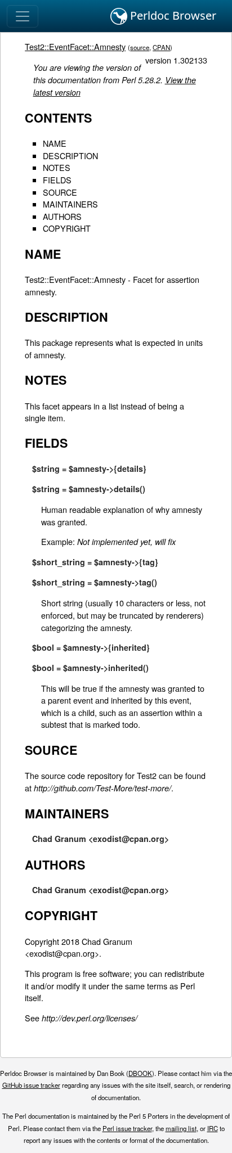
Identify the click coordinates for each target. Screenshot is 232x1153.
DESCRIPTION (70, 155)
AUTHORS (62, 216)
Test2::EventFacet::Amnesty (75, 46)
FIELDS (57, 180)
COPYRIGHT (67, 228)
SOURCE (60, 192)
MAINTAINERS (70, 204)
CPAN (161, 47)
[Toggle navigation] (22, 16)
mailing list (181, 1128)
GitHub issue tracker (31, 1084)
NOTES (56, 167)
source (139, 47)
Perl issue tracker (127, 1128)
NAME (54, 143)
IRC (212, 1128)
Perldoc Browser (171, 15)
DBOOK (140, 1073)
